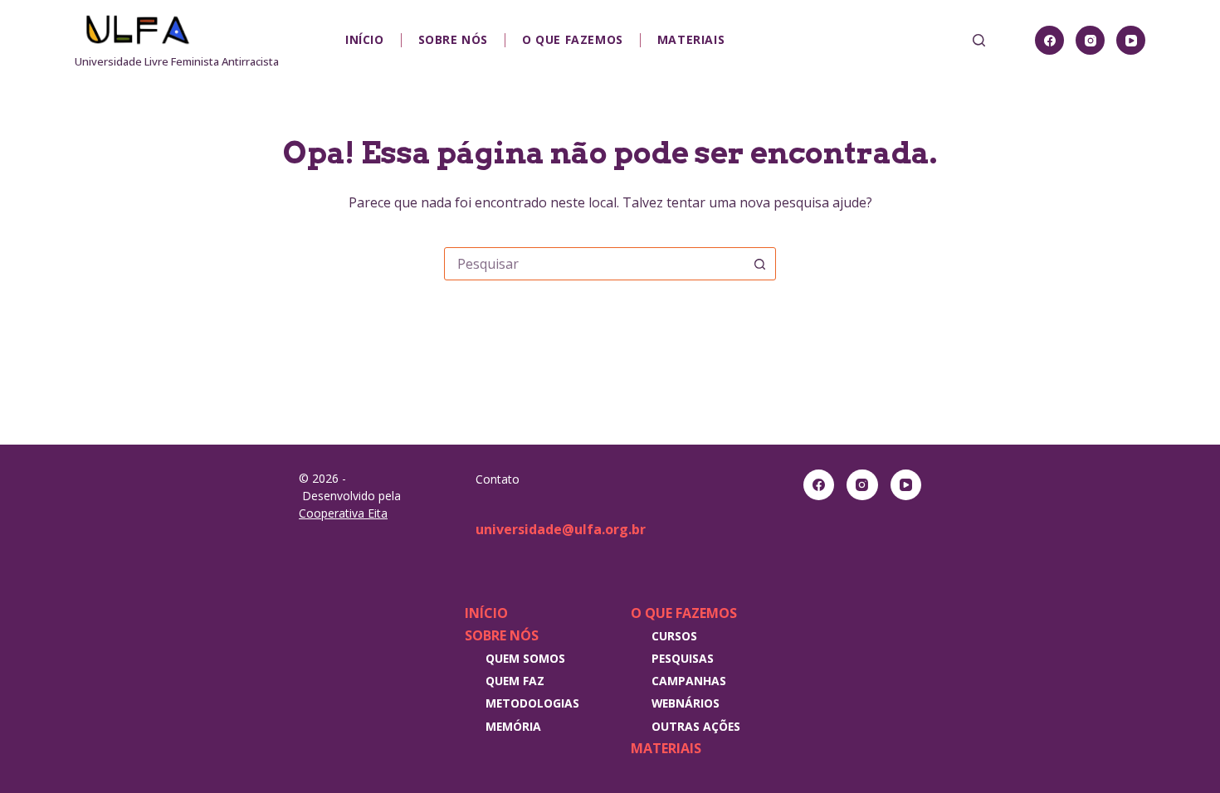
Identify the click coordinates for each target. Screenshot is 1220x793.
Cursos (674, 636)
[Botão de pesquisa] (759, 264)
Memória (513, 726)
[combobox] (594, 263)
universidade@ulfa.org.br (561, 529)
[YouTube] (1130, 40)
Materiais (691, 39)
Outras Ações (695, 726)
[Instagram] (1090, 40)
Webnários (685, 703)
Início (364, 39)
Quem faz (515, 680)
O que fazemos (572, 39)
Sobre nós (453, 39)
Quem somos (525, 658)
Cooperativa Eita (343, 513)
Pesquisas (682, 658)
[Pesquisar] (979, 40)
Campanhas (688, 680)
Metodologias (532, 703)
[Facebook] (1049, 40)
